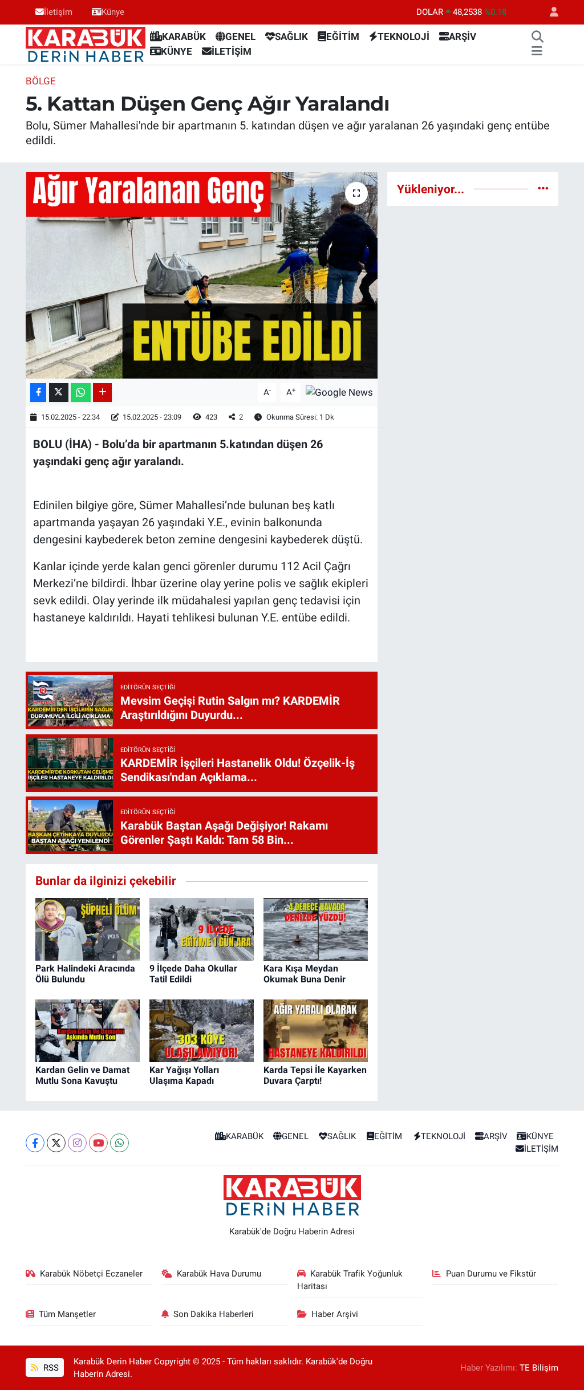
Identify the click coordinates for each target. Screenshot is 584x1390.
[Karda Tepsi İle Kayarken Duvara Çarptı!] (315, 1029)
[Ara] (537, 37)
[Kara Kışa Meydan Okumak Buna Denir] (315, 928)
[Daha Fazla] (102, 392)
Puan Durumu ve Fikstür (491, 1274)
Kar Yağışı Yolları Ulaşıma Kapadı (184, 1075)
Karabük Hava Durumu (219, 1274)
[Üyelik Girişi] (549, 12)
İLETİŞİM (232, 51)
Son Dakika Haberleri (213, 1314)
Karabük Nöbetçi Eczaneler (91, 1274)
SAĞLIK (291, 36)
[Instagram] (77, 1142)
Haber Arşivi (334, 1314)
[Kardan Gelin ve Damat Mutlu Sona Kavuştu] (87, 1029)
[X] (56, 1142)
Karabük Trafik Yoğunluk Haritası (350, 1280)
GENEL (240, 36)
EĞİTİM (342, 36)
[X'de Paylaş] (58, 392)
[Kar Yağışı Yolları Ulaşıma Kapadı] (201, 1029)
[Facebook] (35, 1142)
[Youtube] (98, 1142)
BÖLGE (41, 81)
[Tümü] (543, 188)
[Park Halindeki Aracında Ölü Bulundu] (87, 928)
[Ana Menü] (537, 51)
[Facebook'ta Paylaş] (38, 392)
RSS (50, 1368)
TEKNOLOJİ (403, 36)
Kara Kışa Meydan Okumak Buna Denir (304, 974)
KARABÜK (184, 36)
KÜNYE (176, 51)
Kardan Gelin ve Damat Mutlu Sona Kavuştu (82, 1075)
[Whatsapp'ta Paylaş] (81, 392)
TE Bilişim (539, 1368)
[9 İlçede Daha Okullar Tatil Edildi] (201, 928)
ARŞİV (462, 36)
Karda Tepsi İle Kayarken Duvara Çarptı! (315, 1075)
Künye (113, 12)
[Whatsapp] (119, 1142)
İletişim (58, 12)
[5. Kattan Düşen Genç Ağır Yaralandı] (202, 275)
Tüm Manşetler (67, 1314)
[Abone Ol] (339, 391)
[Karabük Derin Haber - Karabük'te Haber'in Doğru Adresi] (85, 43)
